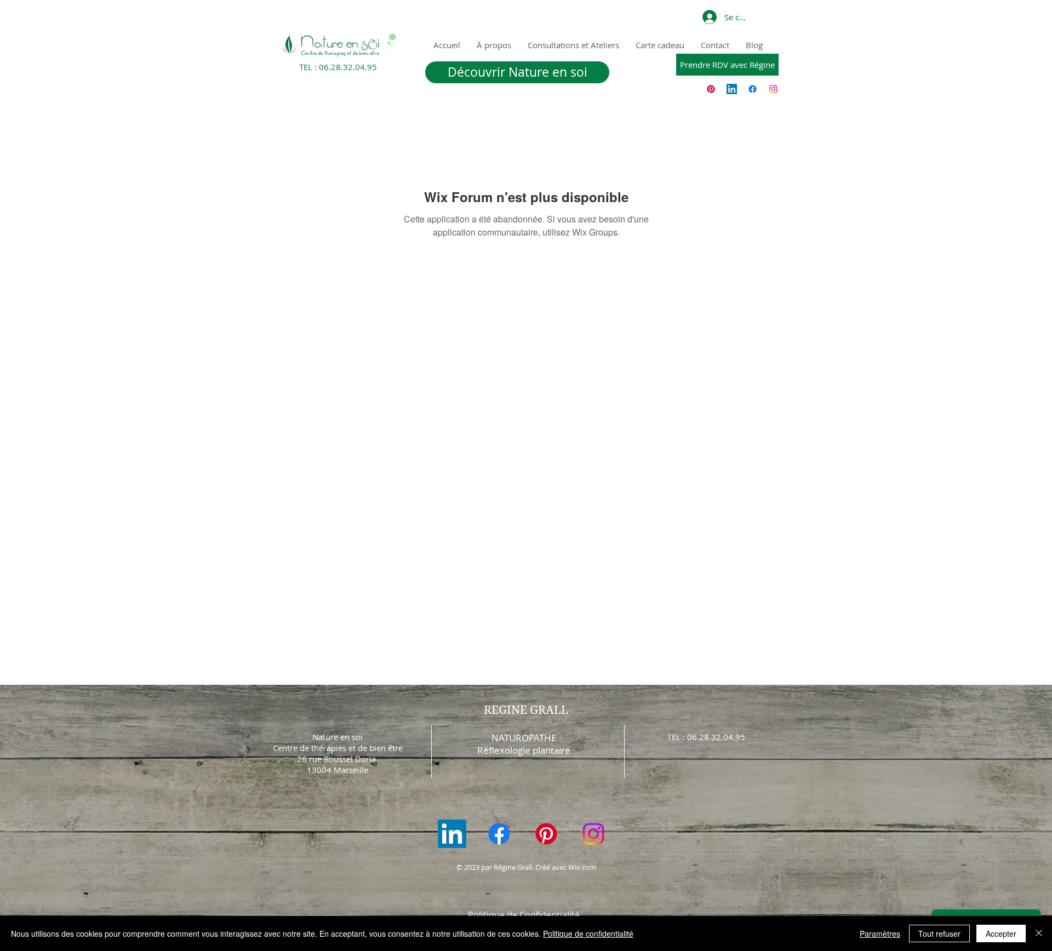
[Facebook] (752, 89)
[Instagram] (773, 89)
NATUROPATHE (523, 737)
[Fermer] (1038, 933)
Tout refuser (939, 933)
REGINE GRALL (526, 710)
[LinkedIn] (732, 89)
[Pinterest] (711, 89)
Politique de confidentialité (588, 933)
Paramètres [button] (880, 933)
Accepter (1001, 933)
